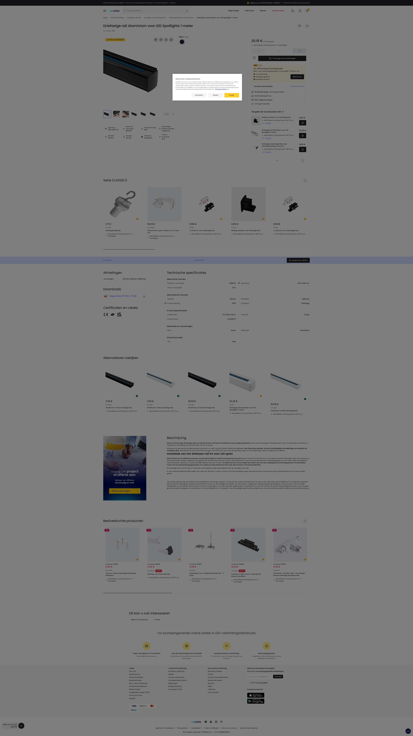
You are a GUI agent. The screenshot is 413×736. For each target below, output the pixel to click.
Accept (231, 95)
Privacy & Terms (220, 89)
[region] (207, 87)
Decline (215, 95)
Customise (199, 95)
